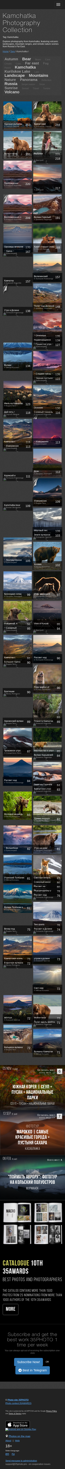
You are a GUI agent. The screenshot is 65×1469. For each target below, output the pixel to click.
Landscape (15, 75)
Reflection (46, 80)
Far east (32, 63)
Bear (26, 59)
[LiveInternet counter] (13, 1406)
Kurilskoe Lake (17, 71)
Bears (38, 59)
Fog (46, 63)
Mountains (38, 75)
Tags (12, 51)
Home (6, 51)
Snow (42, 84)
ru (13, 1454)
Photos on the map (19, 1436)
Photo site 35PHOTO (18, 1400)
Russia (11, 83)
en (7, 1454)
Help (17, 1440)
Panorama (28, 80)
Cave (47, 59)
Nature (10, 80)
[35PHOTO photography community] (17, 4)
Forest (8, 68)
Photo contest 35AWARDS (18, 1403)
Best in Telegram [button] (34, 1370)
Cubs (18, 63)
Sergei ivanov (28, 84)
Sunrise (11, 88)
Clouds (8, 63)
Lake (36, 72)
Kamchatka (25, 67)
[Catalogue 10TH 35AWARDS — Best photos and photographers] (32, 1223)
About (8, 1440)
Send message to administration (21, 1460)
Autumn (11, 59)
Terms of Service (15, 1413)
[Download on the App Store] (21, 1424)
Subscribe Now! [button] (28, 1362)
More (10, 1309)
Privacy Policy (51, 1411)
